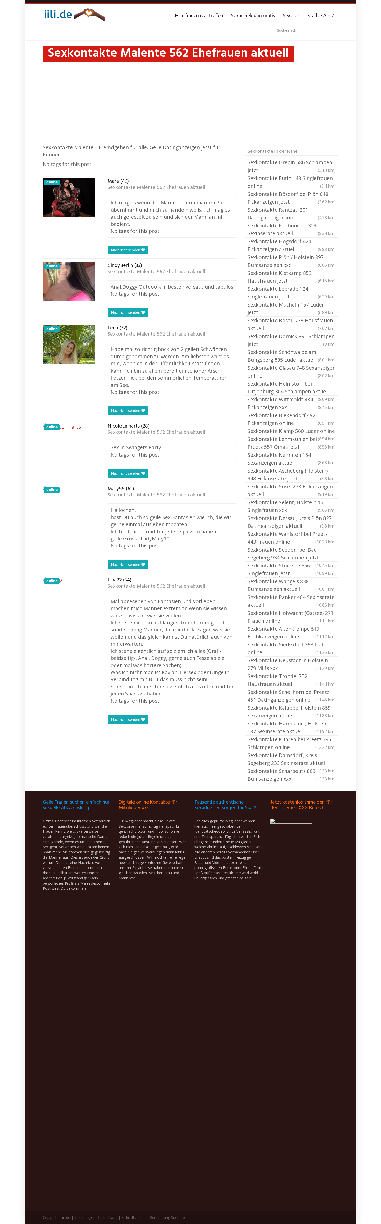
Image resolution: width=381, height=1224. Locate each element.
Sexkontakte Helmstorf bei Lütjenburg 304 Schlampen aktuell (292, 388)
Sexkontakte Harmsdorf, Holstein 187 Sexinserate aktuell (292, 727)
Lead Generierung (155, 1217)
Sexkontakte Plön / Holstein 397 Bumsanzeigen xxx (292, 261)
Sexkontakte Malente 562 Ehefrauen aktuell (156, 187)
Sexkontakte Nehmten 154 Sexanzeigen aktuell (292, 458)
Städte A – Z (320, 16)
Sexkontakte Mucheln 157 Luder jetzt (292, 308)
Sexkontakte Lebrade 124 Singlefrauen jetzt (292, 292)
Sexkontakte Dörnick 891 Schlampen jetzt (292, 340)
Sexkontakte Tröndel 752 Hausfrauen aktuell (292, 680)
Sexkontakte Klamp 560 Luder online (292, 431)
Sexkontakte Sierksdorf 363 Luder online (292, 648)
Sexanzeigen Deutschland (95, 1217)
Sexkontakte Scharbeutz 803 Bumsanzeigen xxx (292, 774)
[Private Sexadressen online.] (74, 16)
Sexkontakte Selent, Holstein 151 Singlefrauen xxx (292, 506)
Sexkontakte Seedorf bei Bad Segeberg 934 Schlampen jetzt (292, 554)
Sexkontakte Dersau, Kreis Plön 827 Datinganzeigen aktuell (292, 522)
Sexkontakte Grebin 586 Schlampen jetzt (292, 166)
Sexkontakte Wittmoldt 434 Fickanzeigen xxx (292, 403)
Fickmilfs (129, 1217)
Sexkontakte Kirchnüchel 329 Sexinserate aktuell (292, 229)
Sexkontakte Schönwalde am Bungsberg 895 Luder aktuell (292, 355)
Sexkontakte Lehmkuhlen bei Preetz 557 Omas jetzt (292, 443)
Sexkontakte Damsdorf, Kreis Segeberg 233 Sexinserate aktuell (292, 759)
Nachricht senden (126, 249)
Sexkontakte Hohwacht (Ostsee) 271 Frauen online (292, 616)
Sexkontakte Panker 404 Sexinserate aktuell (292, 601)
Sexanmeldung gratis (253, 16)
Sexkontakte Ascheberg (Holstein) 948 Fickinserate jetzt (292, 474)
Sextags (291, 16)
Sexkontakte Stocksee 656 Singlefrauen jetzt (292, 569)
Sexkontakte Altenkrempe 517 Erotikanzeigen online (292, 632)
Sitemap (178, 1217)
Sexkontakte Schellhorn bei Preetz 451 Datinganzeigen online (292, 695)
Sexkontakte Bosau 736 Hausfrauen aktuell (292, 324)
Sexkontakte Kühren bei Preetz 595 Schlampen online (292, 743)
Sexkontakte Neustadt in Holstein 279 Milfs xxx (292, 664)
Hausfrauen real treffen (199, 16)
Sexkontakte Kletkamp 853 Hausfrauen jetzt (292, 276)
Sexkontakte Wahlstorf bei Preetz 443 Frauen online (292, 537)
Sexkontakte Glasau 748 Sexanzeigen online (292, 371)
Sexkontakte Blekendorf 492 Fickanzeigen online (292, 419)
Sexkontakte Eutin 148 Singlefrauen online (292, 182)
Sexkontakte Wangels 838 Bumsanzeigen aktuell (292, 585)
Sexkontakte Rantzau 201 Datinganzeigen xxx (292, 213)
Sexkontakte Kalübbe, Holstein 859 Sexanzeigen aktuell (292, 711)
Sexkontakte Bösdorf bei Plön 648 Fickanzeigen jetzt (292, 197)
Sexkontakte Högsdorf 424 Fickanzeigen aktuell (292, 245)
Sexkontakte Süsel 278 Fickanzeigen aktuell (292, 490)
